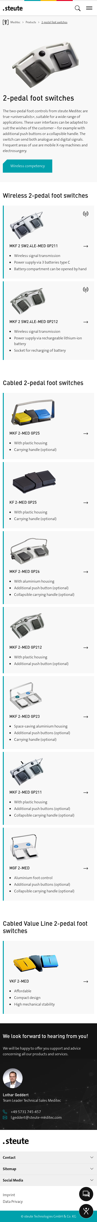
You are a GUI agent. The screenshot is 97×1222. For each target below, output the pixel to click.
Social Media (13, 1180)
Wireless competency (27, 165)
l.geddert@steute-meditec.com (36, 1117)
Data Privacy (13, 1201)
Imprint (9, 1194)
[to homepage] (13, 8)
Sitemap (9, 1168)
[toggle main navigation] (77, 8)
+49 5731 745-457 (26, 1111)
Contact (9, 1157)
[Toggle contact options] (86, 1194)
